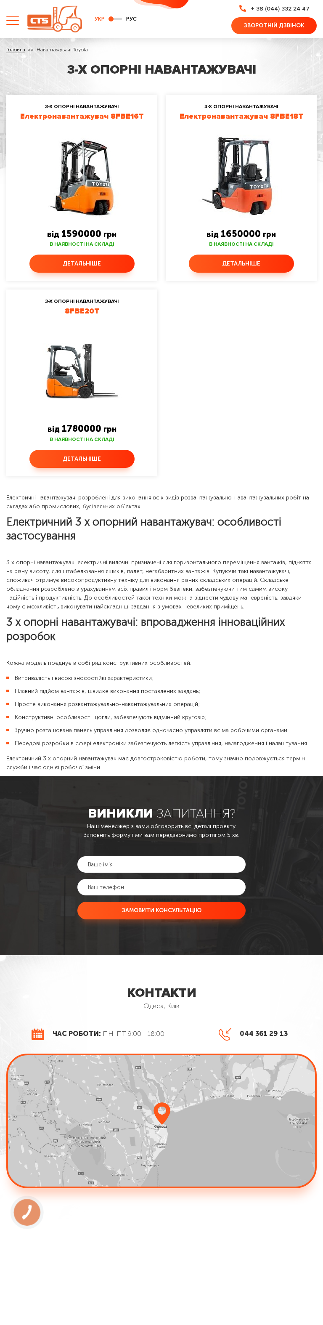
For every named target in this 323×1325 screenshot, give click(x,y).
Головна (15, 50)
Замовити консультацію (161, 910)
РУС (131, 19)
